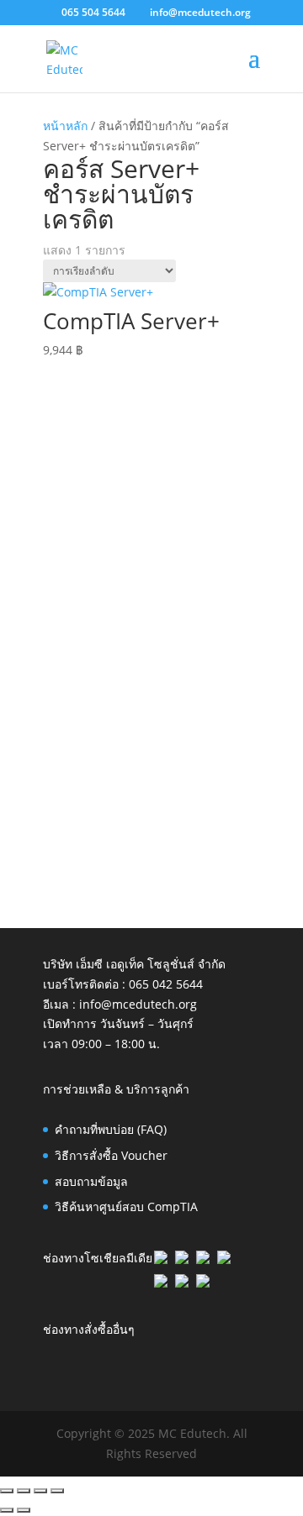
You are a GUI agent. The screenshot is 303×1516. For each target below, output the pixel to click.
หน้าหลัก (65, 126)
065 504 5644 (93, 12)
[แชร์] (40, 1490)
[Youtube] (203, 1283)
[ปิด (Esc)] (57, 1490)
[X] (203, 1259)
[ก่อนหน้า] (6, 1510)
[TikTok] (182, 1283)
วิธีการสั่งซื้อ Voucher (111, 1155)
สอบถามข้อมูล (91, 1181)
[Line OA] (224, 1259)
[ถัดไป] (23, 1510)
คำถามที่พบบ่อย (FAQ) (111, 1129)
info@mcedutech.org (138, 1004)
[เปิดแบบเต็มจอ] (23, 1490)
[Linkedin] (182, 1259)
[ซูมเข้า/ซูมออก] (6, 1490)
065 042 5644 (166, 984)
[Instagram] (160, 1283)
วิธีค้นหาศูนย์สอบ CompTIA (126, 1206)
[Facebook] (160, 1259)
